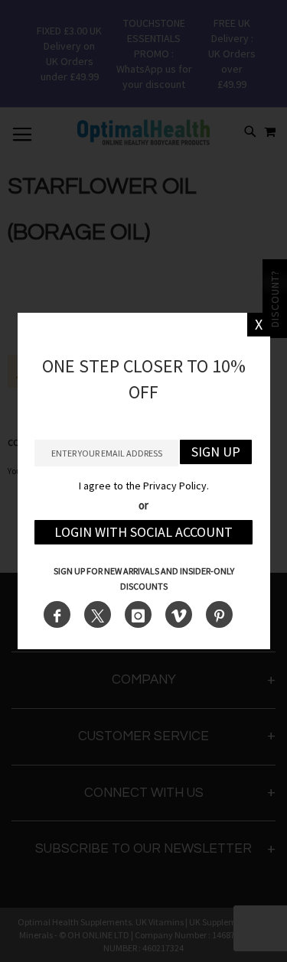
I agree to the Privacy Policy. (144, 485)
